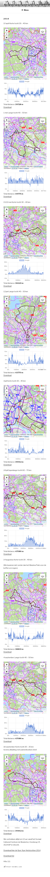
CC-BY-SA (14, 79)
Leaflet (6, 77)
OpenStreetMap (14, 77)
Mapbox (26, 79)
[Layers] (42, 31)
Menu (26, 10)
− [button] (6, 34)
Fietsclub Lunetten (21, 3)
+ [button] (6, 30)
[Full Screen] (6, 37)
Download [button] (8, 856)
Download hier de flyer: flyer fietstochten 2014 (21, 850)
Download (7, 107)
